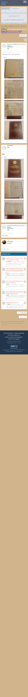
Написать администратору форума (13, 337)
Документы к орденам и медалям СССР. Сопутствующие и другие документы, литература (15, 263)
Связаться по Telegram (13, 339)
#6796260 (24, 152)
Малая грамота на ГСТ (12, 302)
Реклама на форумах (8, 333)
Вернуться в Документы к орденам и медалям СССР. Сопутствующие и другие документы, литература (12, 323)
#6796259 (24, 52)
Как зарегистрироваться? (14, 335)
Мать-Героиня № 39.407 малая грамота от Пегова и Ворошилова (14, 270)
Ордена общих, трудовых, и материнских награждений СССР (15, 275)
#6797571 (24, 233)
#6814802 (24, 247)
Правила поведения (19, 333)
